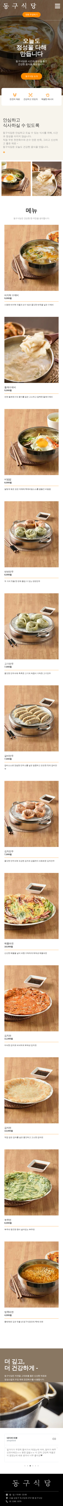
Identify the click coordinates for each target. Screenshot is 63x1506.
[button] (57, 6)
